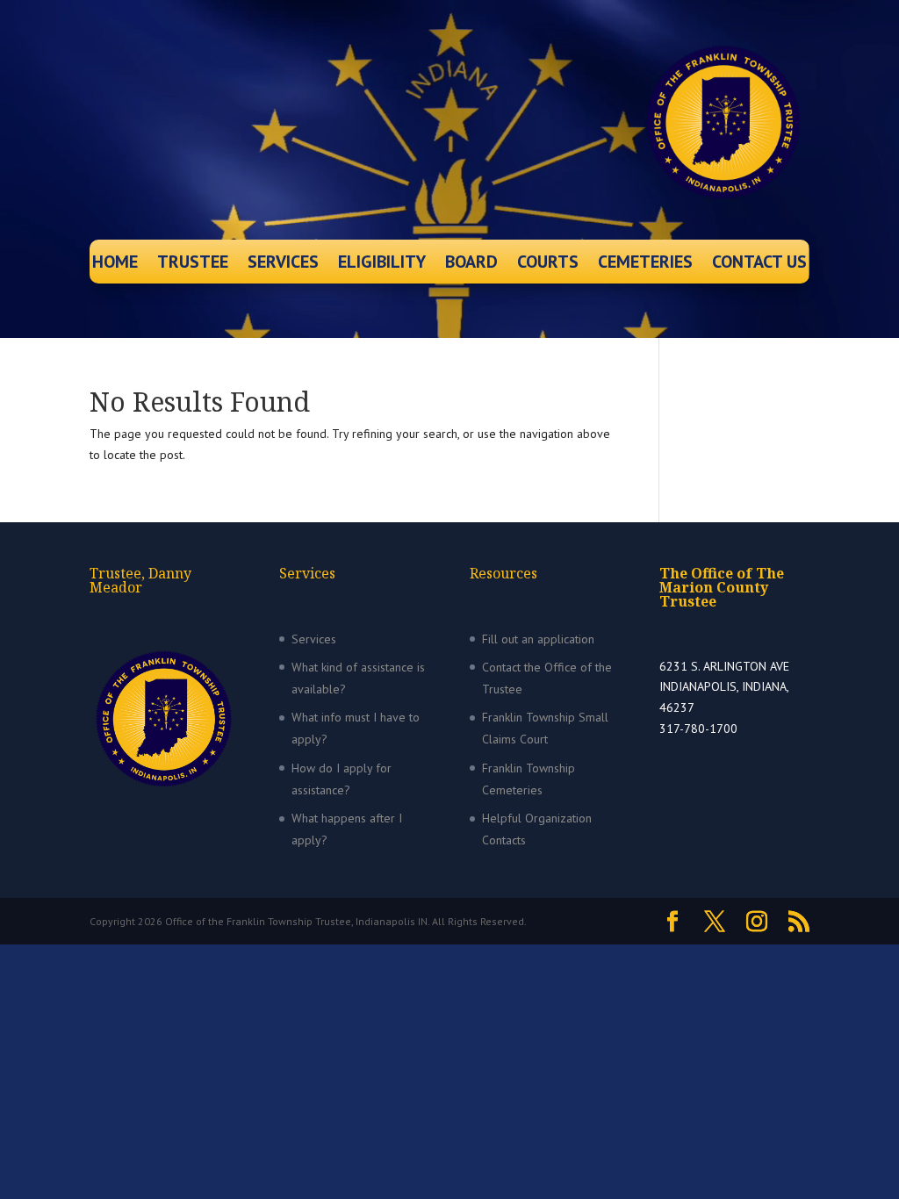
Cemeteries (645, 264)
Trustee (192, 264)
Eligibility (382, 264)
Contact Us (759, 264)
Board (471, 264)
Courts (548, 264)
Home (115, 264)
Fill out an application (538, 639)
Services (283, 264)
